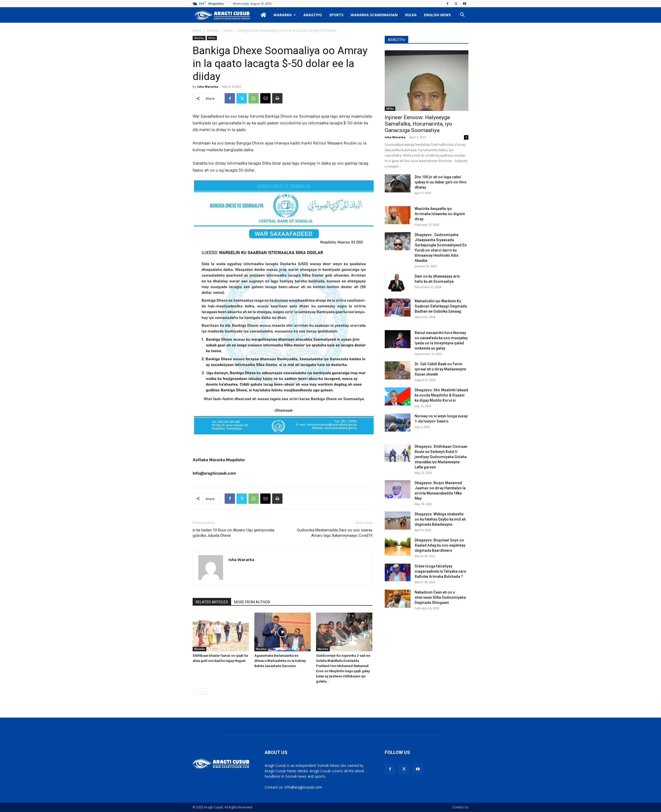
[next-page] (204, 691)
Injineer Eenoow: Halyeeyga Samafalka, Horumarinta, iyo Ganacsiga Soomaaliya (418, 123)
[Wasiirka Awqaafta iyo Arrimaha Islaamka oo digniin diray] (398, 215)
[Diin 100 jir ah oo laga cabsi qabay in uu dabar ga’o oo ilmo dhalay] (398, 183)
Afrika (228, 30)
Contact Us (460, 807)
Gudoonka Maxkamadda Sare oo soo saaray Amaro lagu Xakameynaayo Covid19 (334, 533)
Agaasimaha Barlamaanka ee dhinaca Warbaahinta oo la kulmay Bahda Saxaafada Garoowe (280, 661)
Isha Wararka (207, 86)
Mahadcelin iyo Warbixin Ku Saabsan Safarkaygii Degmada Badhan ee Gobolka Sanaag (441, 306)
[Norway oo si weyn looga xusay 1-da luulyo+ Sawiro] (398, 422)
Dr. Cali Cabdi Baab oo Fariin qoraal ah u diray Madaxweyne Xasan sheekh (440, 369)
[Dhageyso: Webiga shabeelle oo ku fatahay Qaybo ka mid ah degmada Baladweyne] (398, 520)
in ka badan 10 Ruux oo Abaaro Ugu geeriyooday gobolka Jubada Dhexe (233, 533)
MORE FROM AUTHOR (252, 602)
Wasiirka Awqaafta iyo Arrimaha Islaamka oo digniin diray (440, 214)
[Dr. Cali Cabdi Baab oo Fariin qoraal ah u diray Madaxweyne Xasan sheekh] (398, 370)
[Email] (265, 98)
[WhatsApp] (253, 98)
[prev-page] (196, 691)
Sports (336, 14)
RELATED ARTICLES (212, 602)
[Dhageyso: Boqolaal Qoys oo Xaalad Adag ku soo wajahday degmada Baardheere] (398, 547)
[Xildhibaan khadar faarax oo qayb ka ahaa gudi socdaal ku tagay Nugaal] (221, 632)
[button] (462, 15)
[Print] (277, 98)
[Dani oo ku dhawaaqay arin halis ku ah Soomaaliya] (398, 283)
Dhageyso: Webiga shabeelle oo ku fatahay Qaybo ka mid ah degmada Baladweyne (440, 519)
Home (197, 30)
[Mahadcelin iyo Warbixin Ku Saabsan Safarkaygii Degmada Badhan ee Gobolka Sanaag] (398, 307)
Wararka (282, 14)
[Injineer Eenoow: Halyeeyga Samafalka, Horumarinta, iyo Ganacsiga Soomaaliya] (426, 80)
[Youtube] (464, 3)
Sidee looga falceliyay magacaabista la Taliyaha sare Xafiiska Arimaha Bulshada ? (440, 571)
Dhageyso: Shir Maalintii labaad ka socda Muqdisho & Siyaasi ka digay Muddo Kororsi (441, 395)
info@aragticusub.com (303, 787)
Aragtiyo (312, 14)
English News (437, 14)
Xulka (411, 14)
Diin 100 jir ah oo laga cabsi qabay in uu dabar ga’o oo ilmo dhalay (441, 182)
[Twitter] (456, 3)
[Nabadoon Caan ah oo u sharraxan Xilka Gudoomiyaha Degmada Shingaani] (398, 599)
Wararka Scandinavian (374, 14)
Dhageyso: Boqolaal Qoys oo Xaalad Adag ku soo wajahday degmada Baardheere (440, 545)
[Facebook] (447, 3)
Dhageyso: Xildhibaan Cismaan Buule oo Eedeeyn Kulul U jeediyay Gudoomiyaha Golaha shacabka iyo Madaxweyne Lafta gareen (441, 456)
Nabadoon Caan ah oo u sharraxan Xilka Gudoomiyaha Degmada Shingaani (440, 597)
